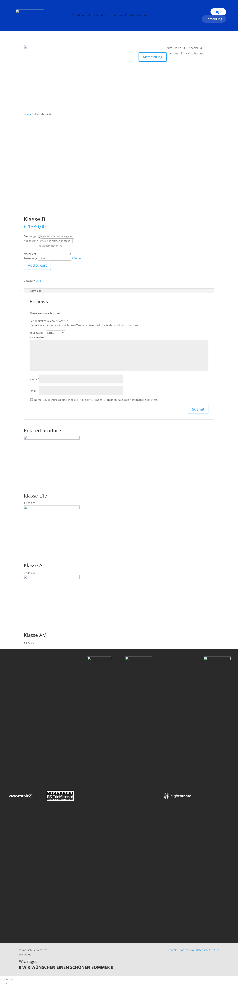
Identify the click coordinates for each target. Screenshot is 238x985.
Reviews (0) (34, 291)
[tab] (119, 291)
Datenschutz (204, 950)
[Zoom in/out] (12, 979)
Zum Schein (78, 15)
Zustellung (30, 258)
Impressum (187, 950)
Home (27, 114)
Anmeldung (213, 19)
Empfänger (32, 236)
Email (34, 391)
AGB (216, 950)
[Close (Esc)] (1, 979)
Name (34, 379)
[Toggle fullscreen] (8, 979)
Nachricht (30, 254)
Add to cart (37, 265)
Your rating (38, 332)
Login (218, 11)
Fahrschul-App (139, 15)
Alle (35, 114)
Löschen (77, 258)
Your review (38, 337)
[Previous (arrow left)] (1, 983)
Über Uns (116, 15)
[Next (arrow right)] (5, 983)
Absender (31, 240)
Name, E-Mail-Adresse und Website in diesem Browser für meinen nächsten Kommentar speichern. (96, 399)
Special (98, 15)
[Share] (5, 979)
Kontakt (172, 950)
